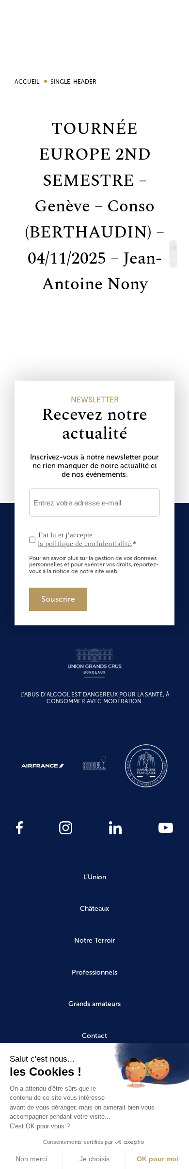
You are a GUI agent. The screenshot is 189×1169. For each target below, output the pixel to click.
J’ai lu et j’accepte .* (87, 539)
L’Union (94, 877)
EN (172, 261)
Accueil (28, 81)
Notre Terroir (94, 940)
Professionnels (94, 972)
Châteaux (94, 908)
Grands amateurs (94, 1004)
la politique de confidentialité (84, 543)
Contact (94, 1036)
